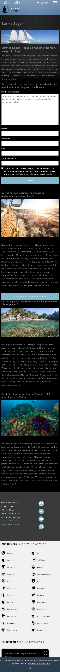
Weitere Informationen (39, 663)
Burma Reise (39, 268)
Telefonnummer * (9, 158)
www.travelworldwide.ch (11, 524)
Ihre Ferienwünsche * (11, 92)
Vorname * (6, 138)
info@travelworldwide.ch (11, 521)
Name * (5, 128)
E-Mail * (5, 148)
